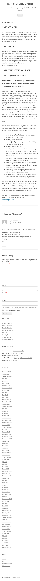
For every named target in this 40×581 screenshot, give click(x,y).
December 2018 (6, 402)
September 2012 (7, 517)
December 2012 (6, 515)
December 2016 (6, 434)
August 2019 (5, 390)
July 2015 (4, 462)
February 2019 (6, 399)
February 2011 (6, 547)
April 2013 (5, 508)
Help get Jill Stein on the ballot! (23, 358)
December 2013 (6, 494)
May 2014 (5, 485)
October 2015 (6, 455)
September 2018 (7, 406)
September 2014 (7, 476)
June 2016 (5, 443)
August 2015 (5, 459)
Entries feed (6, 561)
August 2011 (5, 533)
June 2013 (5, 506)
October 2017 (6, 425)
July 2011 (4, 536)
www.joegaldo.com (8, 200)
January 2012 (6, 524)
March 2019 (5, 397)
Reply (4, 246)
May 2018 (5, 411)
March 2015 (5, 469)
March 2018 (5, 416)
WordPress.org (6, 566)
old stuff (4, 332)
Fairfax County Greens (20, 3)
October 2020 (6, 374)
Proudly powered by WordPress (11, 577)
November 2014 (7, 471)
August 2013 (5, 501)
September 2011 (7, 531)
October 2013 (6, 496)
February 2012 (6, 522)
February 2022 (6, 372)
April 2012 (5, 520)
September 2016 (7, 439)
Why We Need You (7, 339)
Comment (6, 264)
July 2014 (4, 480)
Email (4, 293)
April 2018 (5, 413)
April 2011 (5, 543)
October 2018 (6, 404)
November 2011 (7, 526)
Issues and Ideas (7, 325)
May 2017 (5, 429)
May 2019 (5, 395)
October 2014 (6, 473)
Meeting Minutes (7, 328)
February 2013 (6, 510)
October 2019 (6, 385)
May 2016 (5, 446)
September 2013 (7, 499)
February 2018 (6, 418)
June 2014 (5, 483)
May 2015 (5, 466)
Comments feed (7, 563)
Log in (4, 559)
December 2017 (6, 420)
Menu (20, 15)
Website (4, 300)
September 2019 (7, 388)
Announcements (7, 323)
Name (4, 285)
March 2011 (5, 545)
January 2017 (6, 432)
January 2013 (6, 513)
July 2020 (4, 379)
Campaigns (14, 360)
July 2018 (4, 409)
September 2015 (7, 457)
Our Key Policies (7, 335)
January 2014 (6, 492)
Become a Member (18, 351)
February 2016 (6, 452)
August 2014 (5, 478)
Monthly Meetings (7, 330)
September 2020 (7, 376)
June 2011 (5, 538)
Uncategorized (6, 337)
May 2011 (5, 540)
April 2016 (5, 448)
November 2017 (7, 422)
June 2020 (5, 381)
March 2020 (5, 383)
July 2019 (4, 392)
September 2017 (7, 427)
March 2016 (5, 450)
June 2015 (5, 464)
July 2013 (4, 503)
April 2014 (5, 487)
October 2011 (6, 529)
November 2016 (7, 436)
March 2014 (5, 489)
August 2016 (5, 441)
